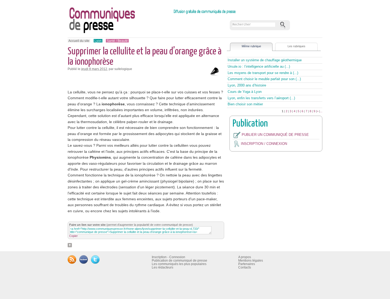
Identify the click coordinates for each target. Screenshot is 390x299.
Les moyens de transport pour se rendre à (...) (263, 73)
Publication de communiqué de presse (179, 260)
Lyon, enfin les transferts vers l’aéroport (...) (261, 98)
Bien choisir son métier (245, 104)
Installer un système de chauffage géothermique (265, 60)
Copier (73, 235)
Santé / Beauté (117, 40)
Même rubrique (251, 46)
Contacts (244, 267)
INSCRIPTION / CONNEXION (264, 144)
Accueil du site (78, 40)
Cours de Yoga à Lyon (245, 92)
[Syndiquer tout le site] (72, 259)
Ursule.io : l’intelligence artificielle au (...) (259, 66)
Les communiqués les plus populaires (179, 264)
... (321, 111)
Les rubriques (296, 46)
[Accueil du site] (153, 21)
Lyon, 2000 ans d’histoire (247, 85)
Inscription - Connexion (168, 257)
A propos (244, 257)
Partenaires (246, 264)
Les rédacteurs (162, 267)
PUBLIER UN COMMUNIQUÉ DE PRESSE (275, 135)
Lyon (98, 40)
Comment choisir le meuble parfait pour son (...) (264, 79)
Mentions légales (250, 260)
